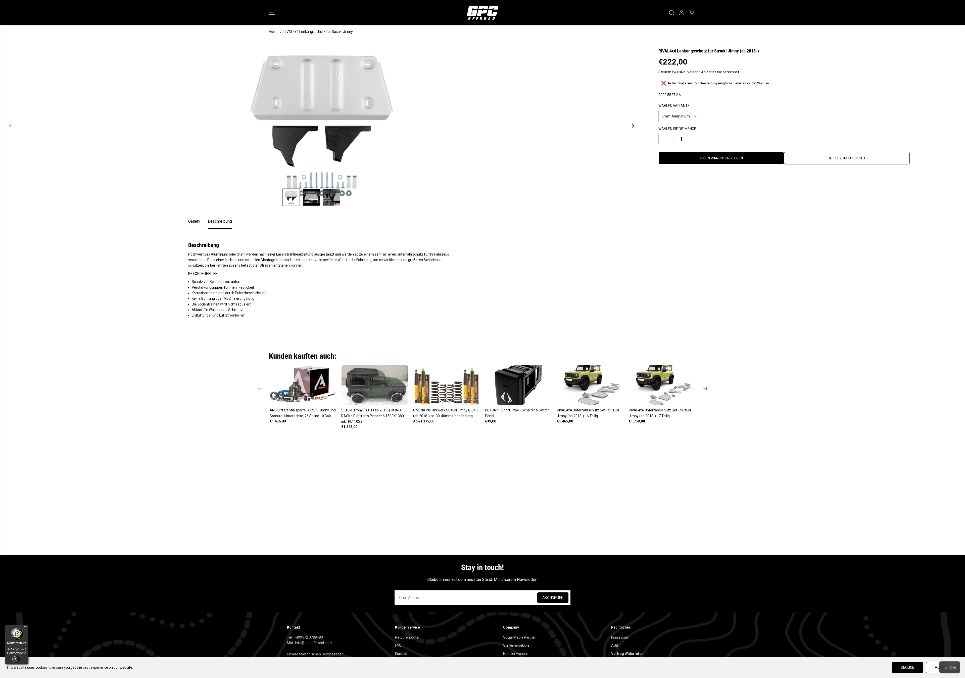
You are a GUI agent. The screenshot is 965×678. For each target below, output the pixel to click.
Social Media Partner (519, 637)
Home (273, 32)
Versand (693, 72)
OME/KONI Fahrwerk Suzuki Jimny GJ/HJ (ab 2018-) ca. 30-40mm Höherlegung (445, 413)
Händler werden (515, 654)
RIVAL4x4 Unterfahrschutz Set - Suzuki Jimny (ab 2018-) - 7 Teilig (660, 413)
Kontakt (401, 654)
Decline (907, 667)
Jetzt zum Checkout (847, 158)
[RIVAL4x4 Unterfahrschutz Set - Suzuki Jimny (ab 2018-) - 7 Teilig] (662, 385)
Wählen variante (674, 105)
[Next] (632, 125)
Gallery (194, 221)
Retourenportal (407, 637)
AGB (614, 645)
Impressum (620, 637)
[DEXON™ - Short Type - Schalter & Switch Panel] (518, 385)
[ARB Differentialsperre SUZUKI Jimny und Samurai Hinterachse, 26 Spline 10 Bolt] (303, 385)
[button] (272, 12)
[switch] (17, 659)
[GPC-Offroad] (482, 13)
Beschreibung (220, 221)
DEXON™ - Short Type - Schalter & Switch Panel (517, 413)
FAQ (398, 645)
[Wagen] (691, 12)
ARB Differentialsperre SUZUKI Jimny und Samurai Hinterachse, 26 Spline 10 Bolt (303, 413)
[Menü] (25, 628)
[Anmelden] (681, 12)
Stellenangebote (516, 645)
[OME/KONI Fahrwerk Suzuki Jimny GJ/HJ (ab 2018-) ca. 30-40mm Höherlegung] (446, 385)
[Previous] (10, 125)
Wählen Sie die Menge (677, 129)
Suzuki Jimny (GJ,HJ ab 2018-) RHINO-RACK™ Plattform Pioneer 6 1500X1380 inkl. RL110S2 (372, 415)
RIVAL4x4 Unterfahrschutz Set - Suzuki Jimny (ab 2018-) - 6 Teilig (588, 413)
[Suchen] (671, 12)
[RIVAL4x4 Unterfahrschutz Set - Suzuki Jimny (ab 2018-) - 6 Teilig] (590, 385)
